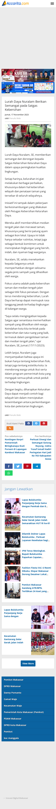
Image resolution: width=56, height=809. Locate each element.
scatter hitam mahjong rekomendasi (21, 747)
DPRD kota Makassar (15, 725)
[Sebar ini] (9, 466)
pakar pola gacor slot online (17, 785)
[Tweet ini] (18, 466)
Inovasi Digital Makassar (17, 798)
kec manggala (11, 738)
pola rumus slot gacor (13, 760)
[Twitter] (36, 423)
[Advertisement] (28, 37)
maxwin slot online (12, 753)
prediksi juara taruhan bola (16, 791)
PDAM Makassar (12, 718)
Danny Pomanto (12, 692)
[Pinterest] (43, 423)
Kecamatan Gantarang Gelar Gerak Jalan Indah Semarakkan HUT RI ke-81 (36, 520)
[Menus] (52, 4)
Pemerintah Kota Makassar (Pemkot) (24, 712)
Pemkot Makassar (13, 679)
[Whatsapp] (9, 473)
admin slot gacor (11, 766)
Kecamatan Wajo (13, 705)
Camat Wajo (10, 699)
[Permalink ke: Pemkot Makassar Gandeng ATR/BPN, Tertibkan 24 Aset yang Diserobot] (12, 591)
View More (28, 663)
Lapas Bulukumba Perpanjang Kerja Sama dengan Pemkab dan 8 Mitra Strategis (15, 616)
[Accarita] (16, 3)
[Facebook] (28, 423)
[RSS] (10, 428)
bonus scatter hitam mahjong (17, 779)
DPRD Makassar (12, 686)
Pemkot (8, 731)
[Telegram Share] (37, 466)
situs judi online (10, 772)
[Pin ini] (27, 466)
